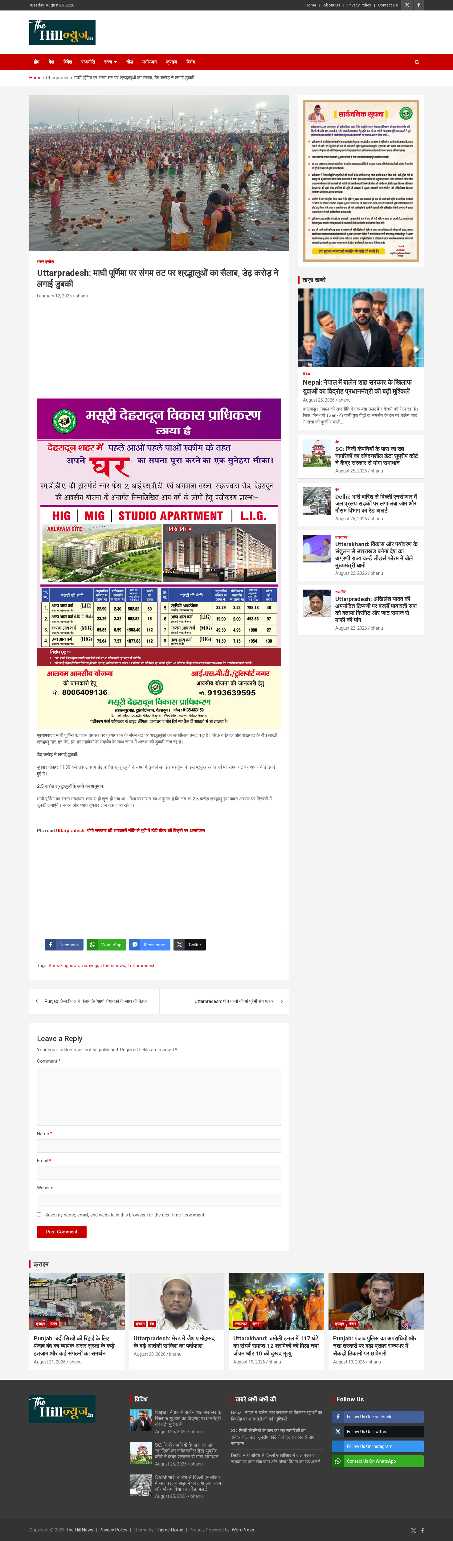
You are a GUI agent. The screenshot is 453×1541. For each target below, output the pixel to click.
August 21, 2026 (50, 1361)
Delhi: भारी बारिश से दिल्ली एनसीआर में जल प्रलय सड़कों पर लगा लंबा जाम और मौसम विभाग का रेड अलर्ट (376, 503)
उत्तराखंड (341, 537)
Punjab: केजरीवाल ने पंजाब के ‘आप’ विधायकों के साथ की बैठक (96, 1001)
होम (36, 62)
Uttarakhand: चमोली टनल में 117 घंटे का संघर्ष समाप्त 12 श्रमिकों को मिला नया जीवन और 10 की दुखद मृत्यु (276, 1346)
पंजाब (53, 1324)
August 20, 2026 (149, 1354)
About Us (331, 5)
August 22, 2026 (351, 573)
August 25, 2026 (319, 400)
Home (310, 5)
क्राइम (171, 62)
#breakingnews (63, 965)
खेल (129, 62)
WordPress (243, 1530)
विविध (141, 1399)
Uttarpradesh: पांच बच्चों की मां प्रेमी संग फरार (234, 1001)
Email (44, 1160)
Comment (49, 1061)
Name (44, 1133)
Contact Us (388, 5)
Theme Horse (169, 1530)
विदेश (67, 62)
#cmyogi (89, 965)
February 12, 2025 (54, 295)
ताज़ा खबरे (314, 280)
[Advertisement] (159, 346)
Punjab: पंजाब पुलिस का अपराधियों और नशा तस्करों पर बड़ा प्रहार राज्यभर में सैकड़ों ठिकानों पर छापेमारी (375, 1346)
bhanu (82, 295)
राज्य (108, 62)
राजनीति (88, 62)
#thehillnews (112, 965)
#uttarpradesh (141, 965)
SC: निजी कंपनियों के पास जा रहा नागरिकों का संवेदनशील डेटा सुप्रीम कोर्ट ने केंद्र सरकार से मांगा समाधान (376, 456)
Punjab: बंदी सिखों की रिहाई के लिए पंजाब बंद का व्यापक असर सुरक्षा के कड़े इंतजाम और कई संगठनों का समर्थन (74, 1346)
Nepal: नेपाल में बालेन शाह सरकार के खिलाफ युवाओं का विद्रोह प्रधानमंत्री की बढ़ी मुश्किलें (188, 1418)
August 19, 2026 (249, 1361)
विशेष (190, 62)
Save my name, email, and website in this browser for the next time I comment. (125, 1215)
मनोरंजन (149, 62)
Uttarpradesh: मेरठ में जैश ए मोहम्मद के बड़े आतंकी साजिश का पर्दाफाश (174, 1342)
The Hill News (79, 1530)
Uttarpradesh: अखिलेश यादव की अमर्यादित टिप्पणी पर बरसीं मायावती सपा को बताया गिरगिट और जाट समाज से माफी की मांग (376, 609)
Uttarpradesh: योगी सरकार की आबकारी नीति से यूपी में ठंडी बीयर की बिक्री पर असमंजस (130, 830)
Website (45, 1188)
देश (51, 62)
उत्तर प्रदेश (45, 261)
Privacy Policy (359, 5)
